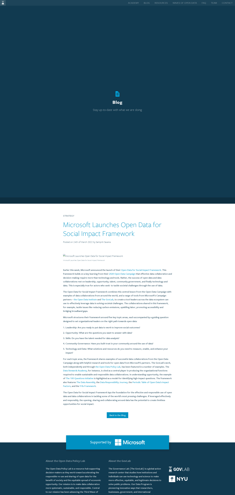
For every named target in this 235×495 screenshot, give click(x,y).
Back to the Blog (117, 415)
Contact (227, 2)
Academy (133, 2)
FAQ (204, 2)
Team (214, 2)
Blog (147, 2)
